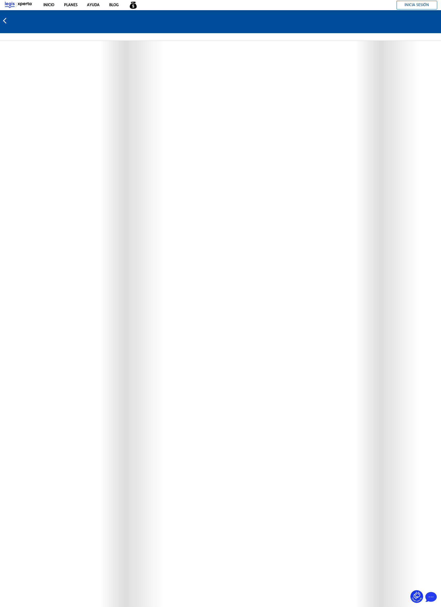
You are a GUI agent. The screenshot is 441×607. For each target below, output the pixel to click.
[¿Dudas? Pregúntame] (416, 596)
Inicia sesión (417, 5)
